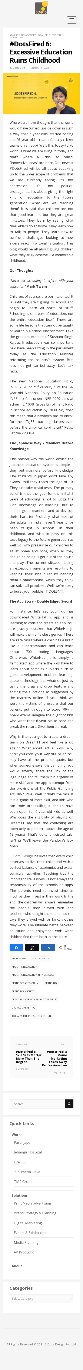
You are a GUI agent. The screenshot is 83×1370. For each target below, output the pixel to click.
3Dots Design (40, 958)
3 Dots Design (21, 856)
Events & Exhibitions (30, 1232)
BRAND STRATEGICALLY (25, 983)
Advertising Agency (24, 966)
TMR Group (23, 1181)
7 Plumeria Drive (27, 1172)
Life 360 (20, 1162)
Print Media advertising (32, 1203)
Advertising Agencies (23, 35)
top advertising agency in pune (32, 1015)
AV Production (25, 1252)
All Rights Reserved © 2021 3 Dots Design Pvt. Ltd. (41, 1344)
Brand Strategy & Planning (35, 1213)
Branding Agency (23, 991)
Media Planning (26, 1242)
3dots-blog (19, 67)
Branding (44, 35)
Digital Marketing (23, 1007)
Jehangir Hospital (28, 1152)
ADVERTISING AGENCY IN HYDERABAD (33, 974)
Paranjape (22, 1142)
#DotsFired (19, 958)
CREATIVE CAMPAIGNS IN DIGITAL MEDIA (34, 999)
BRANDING (51, 983)
